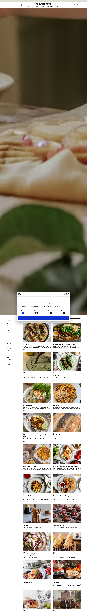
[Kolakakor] (37, 513)
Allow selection (43, 318)
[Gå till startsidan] (43, 4)
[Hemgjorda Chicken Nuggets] (67, 483)
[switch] (37, 313)
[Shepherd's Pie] (37, 483)
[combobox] (12, 5)
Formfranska (57, 435)
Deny (26, 318)
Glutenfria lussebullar (29, 466)
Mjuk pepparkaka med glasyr (62, 612)
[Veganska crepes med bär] (37, 569)
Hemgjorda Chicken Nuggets (62, 496)
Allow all (60, 318)
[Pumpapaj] (67, 569)
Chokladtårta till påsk (29, 554)
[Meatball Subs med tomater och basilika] (67, 454)
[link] (31, 6)
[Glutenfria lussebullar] (37, 454)
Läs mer (24, 349)
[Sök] (20, 5)
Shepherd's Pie (27, 496)
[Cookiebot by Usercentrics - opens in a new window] (63, 294)
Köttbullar (26, 344)
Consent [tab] (26, 298)
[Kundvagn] (80, 5)
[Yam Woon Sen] (37, 393)
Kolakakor (26, 525)
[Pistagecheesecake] (37, 361)
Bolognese (56, 405)
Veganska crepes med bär (31, 582)
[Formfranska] (67, 422)
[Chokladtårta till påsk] (37, 541)
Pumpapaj (56, 582)
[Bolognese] (67, 393)
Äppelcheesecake (28, 612)
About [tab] (61, 298)
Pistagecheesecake (29, 374)
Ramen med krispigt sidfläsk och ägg (64, 344)
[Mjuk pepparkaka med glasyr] (67, 599)
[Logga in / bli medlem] (74, 5)
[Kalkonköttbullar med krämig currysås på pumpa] (37, 422)
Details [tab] (43, 298)
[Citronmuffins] (67, 541)
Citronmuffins (57, 554)
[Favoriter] (77, 5)
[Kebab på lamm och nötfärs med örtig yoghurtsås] (67, 361)
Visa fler (8, 332)
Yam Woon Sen (27, 405)
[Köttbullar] (37, 332)
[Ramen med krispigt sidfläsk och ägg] (67, 332)
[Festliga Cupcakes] (67, 513)
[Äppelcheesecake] (37, 599)
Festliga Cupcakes (58, 525)
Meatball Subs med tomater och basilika (65, 466)
